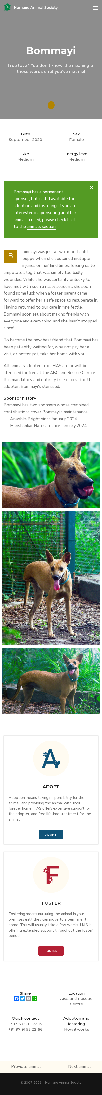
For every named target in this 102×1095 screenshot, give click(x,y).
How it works (76, 1029)
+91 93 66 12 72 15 (25, 1023)
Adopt (51, 834)
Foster (51, 951)
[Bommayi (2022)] (51, 475)
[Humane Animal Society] (31, 8)
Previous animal (26, 1066)
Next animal (79, 1066)
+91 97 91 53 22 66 (25, 1029)
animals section (41, 226)
